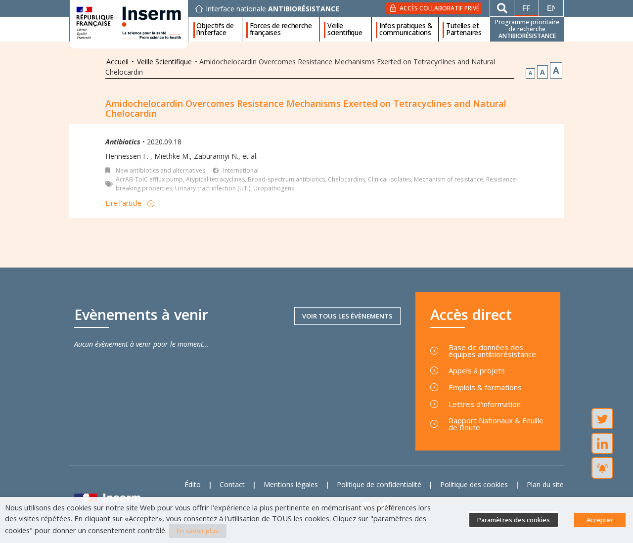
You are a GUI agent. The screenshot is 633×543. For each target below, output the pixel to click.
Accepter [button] (600, 519)
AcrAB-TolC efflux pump (149, 179)
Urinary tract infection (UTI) (212, 188)
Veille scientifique (344, 29)
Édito (192, 484)
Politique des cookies (474, 484)
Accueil (117, 61)
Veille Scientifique (164, 61)
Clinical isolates (389, 179)
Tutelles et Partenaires (464, 29)
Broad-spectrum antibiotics (286, 179)
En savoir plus (198, 530)
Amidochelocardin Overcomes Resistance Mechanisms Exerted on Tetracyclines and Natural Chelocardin (305, 108)
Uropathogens (273, 188)
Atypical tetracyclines (215, 179)
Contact (232, 484)
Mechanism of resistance (448, 179)
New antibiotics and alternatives (160, 170)
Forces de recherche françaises (281, 29)
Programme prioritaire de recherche (527, 29)
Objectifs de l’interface (214, 29)
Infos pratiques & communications (406, 29)
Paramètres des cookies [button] (513, 519)
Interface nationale (272, 9)
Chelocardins (346, 179)
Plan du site (545, 484)
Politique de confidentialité (379, 484)
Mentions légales (291, 484)
